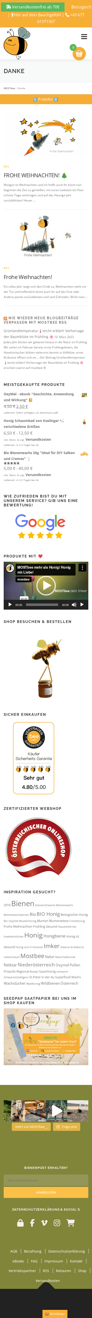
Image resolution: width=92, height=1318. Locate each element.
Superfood (63, 977)
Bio (33, 914)
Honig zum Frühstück (29, 947)
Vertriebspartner (22, 1270)
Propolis (10, 971)
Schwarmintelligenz (16, 977)
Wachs (76, 977)
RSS (46, 1270)
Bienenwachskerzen (16, 915)
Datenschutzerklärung (66, 1251)
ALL (7, 166)
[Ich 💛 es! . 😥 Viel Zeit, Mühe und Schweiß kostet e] (56, 1110)
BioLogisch (81, 7)
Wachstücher (15, 983)
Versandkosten (38, 439)
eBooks (18, 1261)
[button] (45, 99)
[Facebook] (32, 1223)
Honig (33, 934)
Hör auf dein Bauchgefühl (37, 15)
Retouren (63, 1270)
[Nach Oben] (46, 1289)
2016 (7, 905)
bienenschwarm (45, 905)
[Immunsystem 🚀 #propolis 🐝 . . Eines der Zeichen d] (35, 1110)
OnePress (66, 1300)
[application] (46, 586)
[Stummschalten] (74, 604)
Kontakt (76, 1261)
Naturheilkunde (65, 957)
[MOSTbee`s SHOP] (70, 1223)
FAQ (34, 1261)
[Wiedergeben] (10, 604)
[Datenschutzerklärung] (20, 1223)
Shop (82, 1270)
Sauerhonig (47, 971)
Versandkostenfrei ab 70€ (35, 7)
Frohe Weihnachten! (28, 276)
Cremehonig (77, 921)
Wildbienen (50, 983)
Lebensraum (12, 957)
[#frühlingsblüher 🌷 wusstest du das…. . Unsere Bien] (14, 1110)
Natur (49, 956)
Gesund (51, 926)
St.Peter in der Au (41, 977)
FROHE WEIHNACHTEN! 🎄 (35, 175)
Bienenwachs (64, 905)
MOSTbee (9, 88)
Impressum (53, 1261)
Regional (22, 971)
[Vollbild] (81, 604)
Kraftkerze (77, 947)
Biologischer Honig (74, 914)
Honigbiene (54, 936)
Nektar (10, 965)
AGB (13, 1251)
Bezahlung (32, 1251)
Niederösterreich (36, 964)
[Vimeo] (44, 1223)
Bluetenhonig (27, 921)
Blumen (42, 921)
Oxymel (62, 965)
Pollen (75, 965)
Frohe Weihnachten (18, 926)
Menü (84, 37)
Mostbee (32, 956)
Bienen (22, 903)
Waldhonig (33, 983)
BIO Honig (48, 914)
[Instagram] (57, 1223)
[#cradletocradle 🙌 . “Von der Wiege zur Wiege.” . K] (77, 1110)
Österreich (69, 983)
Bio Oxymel (11, 921)
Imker (52, 946)
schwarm (62, 971)
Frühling (39, 926)
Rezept (34, 971)
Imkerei (65, 947)
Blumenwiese (58, 921)
